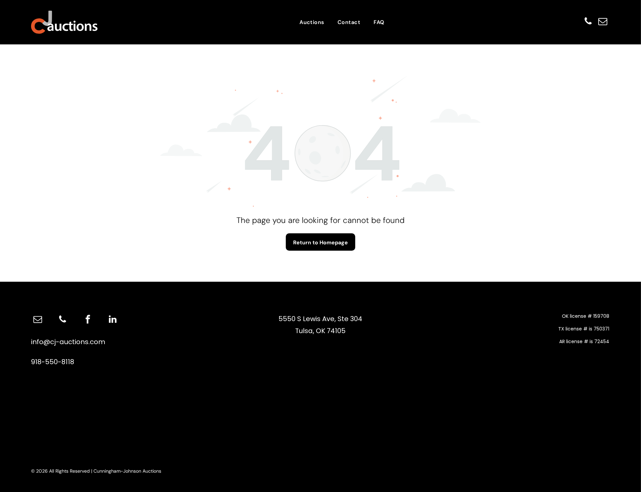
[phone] (588, 22)
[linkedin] (113, 320)
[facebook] (87, 320)
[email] (602, 22)
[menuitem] (312, 22)
